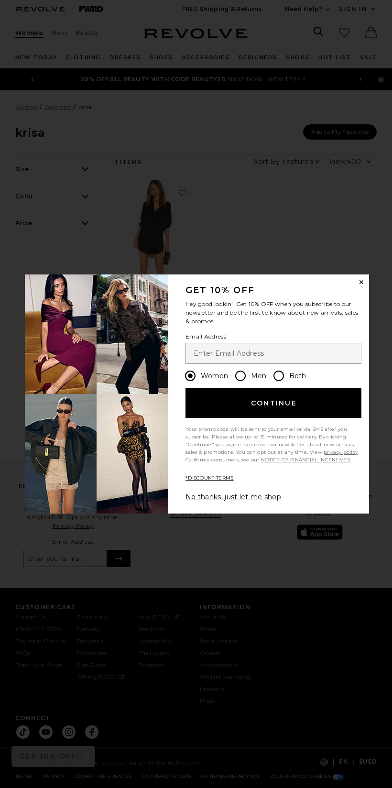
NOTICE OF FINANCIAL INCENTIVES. (306, 460)
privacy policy (341, 452)
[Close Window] (361, 282)
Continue (274, 403)
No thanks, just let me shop (233, 496)
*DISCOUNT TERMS (209, 478)
